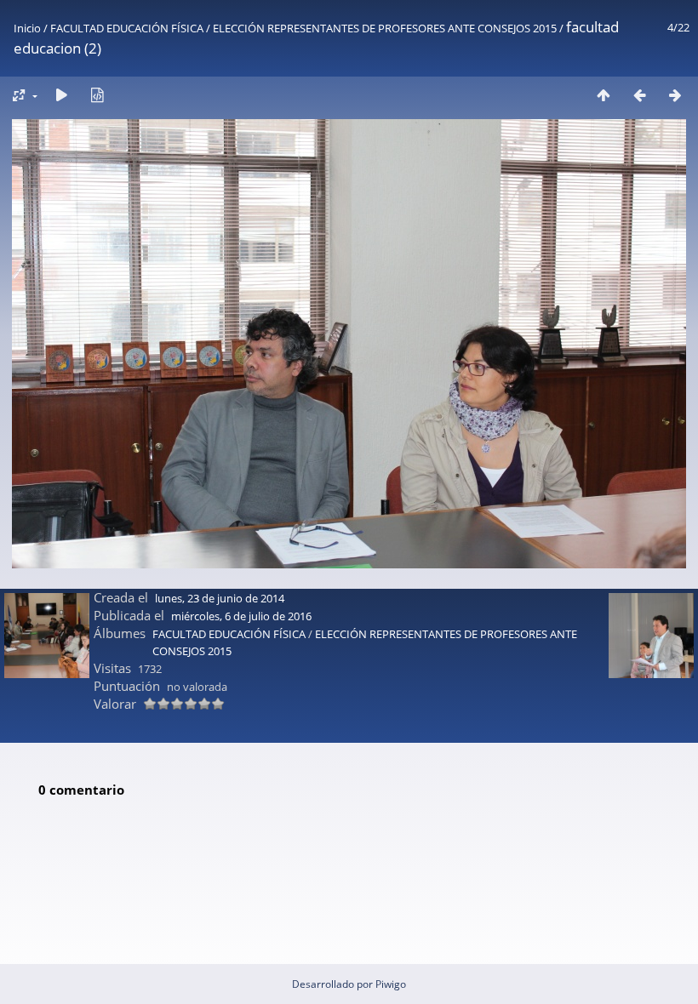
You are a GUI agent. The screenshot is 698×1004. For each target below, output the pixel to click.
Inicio (27, 28)
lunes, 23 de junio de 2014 (219, 598)
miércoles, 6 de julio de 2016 (241, 616)
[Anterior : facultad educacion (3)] (639, 95)
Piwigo (390, 984)
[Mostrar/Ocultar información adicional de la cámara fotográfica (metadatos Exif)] (97, 95)
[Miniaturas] (603, 95)
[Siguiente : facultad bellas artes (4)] (675, 95)
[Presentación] (61, 95)
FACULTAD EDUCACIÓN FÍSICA (126, 28)
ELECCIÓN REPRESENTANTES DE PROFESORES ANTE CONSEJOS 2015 (385, 28)
